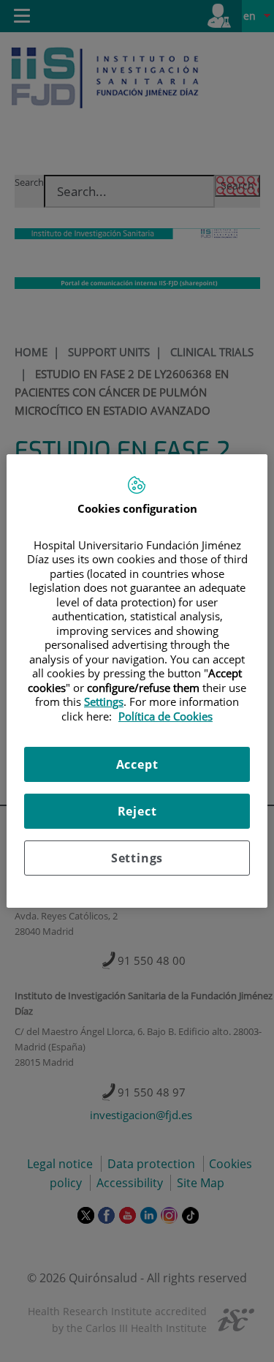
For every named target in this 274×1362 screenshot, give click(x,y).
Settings (137, 858)
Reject (137, 811)
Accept (137, 764)
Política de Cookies (165, 716)
